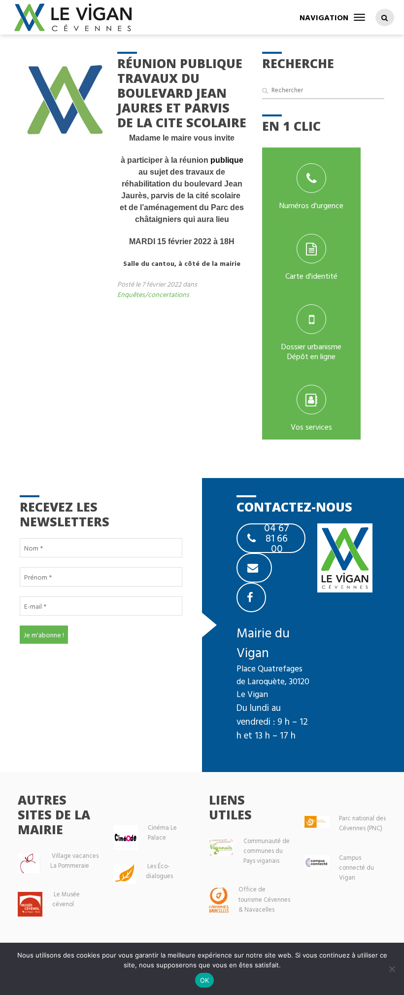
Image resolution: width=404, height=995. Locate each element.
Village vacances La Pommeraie (74, 860)
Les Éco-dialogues (159, 871)
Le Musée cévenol (66, 899)
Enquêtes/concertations (153, 294)
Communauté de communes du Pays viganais (266, 850)
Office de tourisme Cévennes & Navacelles (264, 899)
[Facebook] (251, 597)
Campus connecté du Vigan (356, 867)
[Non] (392, 969)
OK (204, 980)
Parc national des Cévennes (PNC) (362, 823)
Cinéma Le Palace (162, 832)
